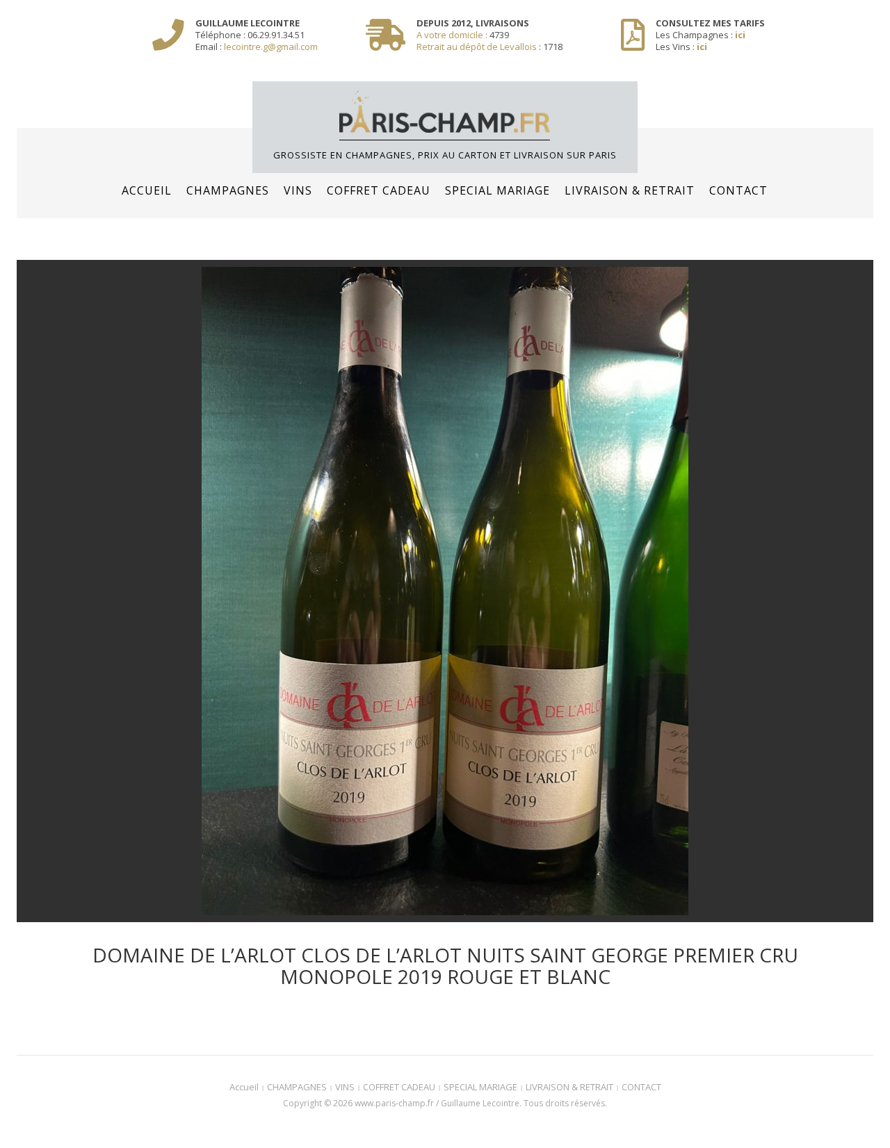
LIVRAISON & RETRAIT (630, 190)
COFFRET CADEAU (378, 190)
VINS (298, 190)
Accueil (147, 190)
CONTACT (738, 190)
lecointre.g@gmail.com (271, 46)
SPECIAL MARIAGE (497, 190)
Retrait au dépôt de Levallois (476, 46)
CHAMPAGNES (227, 190)
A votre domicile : (453, 34)
